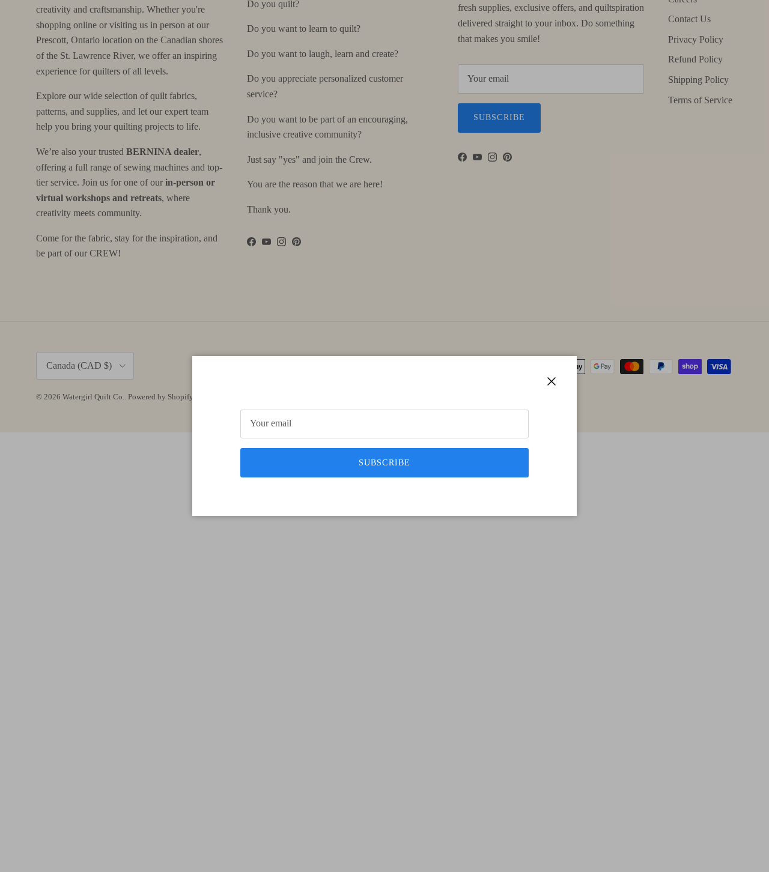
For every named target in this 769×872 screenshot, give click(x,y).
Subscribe (384, 462)
